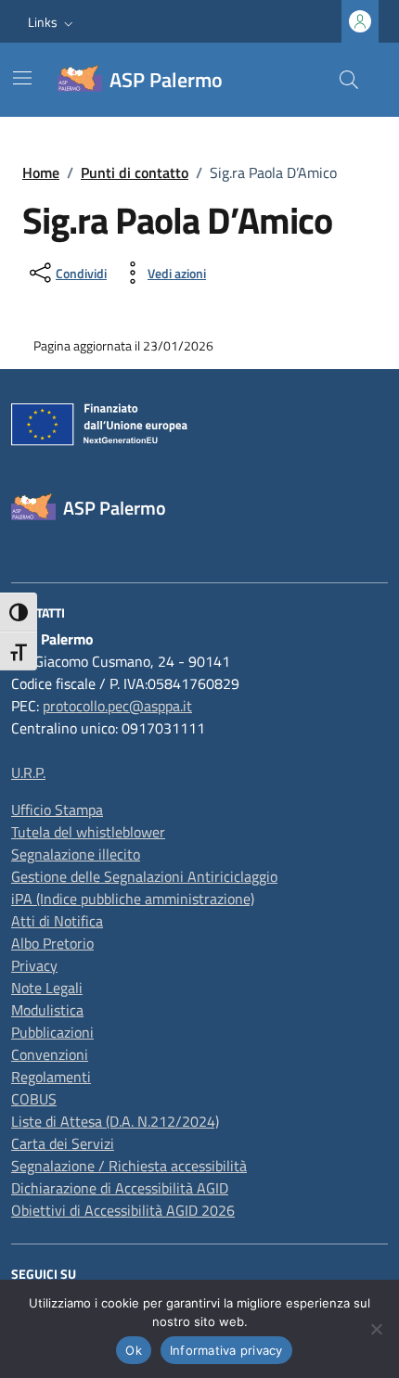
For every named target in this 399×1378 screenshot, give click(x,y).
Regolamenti (51, 1076)
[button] (52, 22)
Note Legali (47, 987)
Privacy (34, 965)
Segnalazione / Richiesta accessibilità (129, 1166)
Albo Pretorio (52, 943)
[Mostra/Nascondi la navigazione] (22, 78)
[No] (376, 1329)
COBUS (34, 1099)
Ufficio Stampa (57, 809)
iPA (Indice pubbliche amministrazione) (132, 898)
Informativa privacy (226, 1350)
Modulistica (47, 1010)
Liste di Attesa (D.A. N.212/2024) (115, 1121)
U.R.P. (28, 772)
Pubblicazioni (52, 1032)
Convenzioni (49, 1054)
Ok (133, 1350)
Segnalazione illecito (75, 854)
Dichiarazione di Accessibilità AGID (119, 1188)
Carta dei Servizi (62, 1143)
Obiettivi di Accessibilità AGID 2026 (123, 1210)
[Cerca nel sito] (349, 79)
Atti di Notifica (57, 921)
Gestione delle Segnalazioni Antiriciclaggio (144, 876)
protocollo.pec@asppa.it (117, 706)
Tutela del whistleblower (88, 832)
